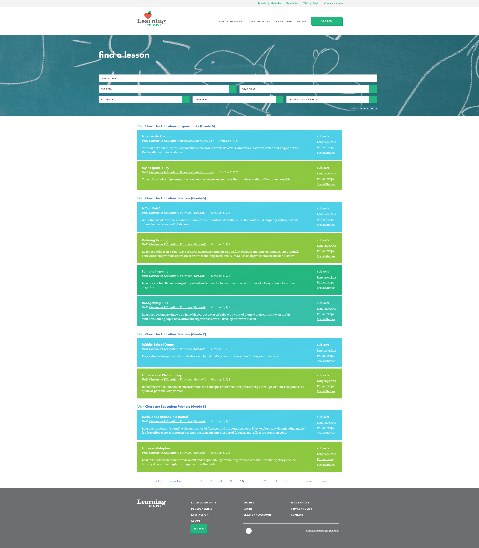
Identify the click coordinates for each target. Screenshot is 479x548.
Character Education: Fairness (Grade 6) (175, 198)
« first (159, 481)
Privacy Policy (301, 508)
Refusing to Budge (156, 240)
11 (253, 481)
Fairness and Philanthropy (162, 375)
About (301, 21)
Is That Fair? (151, 208)
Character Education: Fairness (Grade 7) (175, 334)
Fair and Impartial (156, 271)
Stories (248, 502)
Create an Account (334, 3)
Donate (262, 3)
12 (264, 481)
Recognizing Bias (155, 303)
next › (310, 481)
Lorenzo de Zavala (156, 136)
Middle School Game (158, 344)
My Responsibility (155, 167)
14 (286, 481)
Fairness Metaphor (156, 448)
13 (275, 481)
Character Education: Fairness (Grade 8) (175, 406)
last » (325, 481)
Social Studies (326, 153)
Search (326, 21)
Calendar (276, 3)
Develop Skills (259, 21)
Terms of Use (300, 502)
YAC (305, 3)
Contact (297, 514)
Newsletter (292, 3)
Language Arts (326, 142)
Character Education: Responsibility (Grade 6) (180, 126)
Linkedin (249, 532)
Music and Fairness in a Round (165, 417)
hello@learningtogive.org (322, 531)
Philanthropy (325, 147)
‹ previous (176, 481)
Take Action (283, 21)
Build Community (231, 21)
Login (316, 3)
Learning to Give (151, 18)
